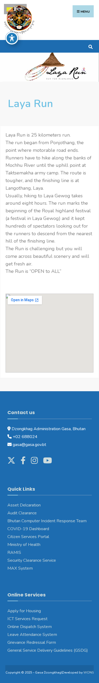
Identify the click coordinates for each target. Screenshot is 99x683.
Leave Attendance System (32, 634)
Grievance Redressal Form (31, 642)
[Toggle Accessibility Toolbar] (12, 38)
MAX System (20, 568)
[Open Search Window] (90, 46)
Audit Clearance (22, 513)
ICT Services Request (27, 619)
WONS (88, 672)
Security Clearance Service (31, 560)
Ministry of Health (23, 545)
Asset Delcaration (24, 505)
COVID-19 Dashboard (28, 529)
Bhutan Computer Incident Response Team (47, 521)
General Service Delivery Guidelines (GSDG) (47, 650)
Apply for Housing (24, 611)
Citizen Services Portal (28, 537)
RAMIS (14, 552)
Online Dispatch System (29, 627)
